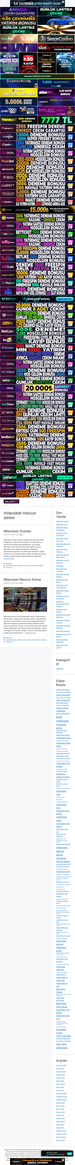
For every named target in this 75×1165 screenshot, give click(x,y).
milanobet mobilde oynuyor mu (63, 905)
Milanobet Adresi (62, 521)
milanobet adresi (63, 735)
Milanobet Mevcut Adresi (22, 579)
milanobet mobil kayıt (61, 908)
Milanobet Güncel (63, 844)
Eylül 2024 (60, 1090)
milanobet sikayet (61, 942)
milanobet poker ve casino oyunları (62, 933)
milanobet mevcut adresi (23, 565)
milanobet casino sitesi (62, 785)
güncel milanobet (11, 639)
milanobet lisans (60, 886)
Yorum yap (9, 567)
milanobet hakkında (62, 866)
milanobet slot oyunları (61, 956)
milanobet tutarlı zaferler (62, 972)
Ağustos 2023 (61, 1131)
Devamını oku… (9, 559)
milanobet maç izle (62, 891)
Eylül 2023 (60, 1128)
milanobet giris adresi (63, 812)
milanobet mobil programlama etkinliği (63, 912)
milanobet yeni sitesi (61, 1021)
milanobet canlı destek (63, 764)
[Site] (37, 128)
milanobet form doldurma (62, 801)
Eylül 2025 (60, 1068)
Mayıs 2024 (60, 1103)
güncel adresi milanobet (62, 709)
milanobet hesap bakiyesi (62, 869)
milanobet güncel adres (62, 851)
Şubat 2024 (60, 1112)
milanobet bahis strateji (61, 748)
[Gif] (37, 209)
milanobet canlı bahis (63, 758)
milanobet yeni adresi (63, 1011)
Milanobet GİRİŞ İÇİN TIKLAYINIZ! (37, 76)
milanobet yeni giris (63, 1017)
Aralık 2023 (60, 1118)
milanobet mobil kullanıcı (62, 910)
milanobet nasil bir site (62, 921)
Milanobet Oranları (17, 531)
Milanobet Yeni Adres (61, 1005)
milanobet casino (62, 771)
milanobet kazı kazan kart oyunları (62, 879)
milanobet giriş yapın (61, 838)
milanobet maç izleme (62, 895)
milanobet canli (62, 756)
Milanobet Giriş (61, 524)
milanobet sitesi (61, 949)
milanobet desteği (60, 797)
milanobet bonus (63, 753)
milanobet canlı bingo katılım (63, 761)
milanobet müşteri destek (62, 917)
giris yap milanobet (62, 705)
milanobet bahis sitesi (63, 744)
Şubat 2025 (60, 1078)
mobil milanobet (63, 1036)
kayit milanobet (62, 718)
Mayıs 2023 (60, 1140)
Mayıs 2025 (60, 1075)
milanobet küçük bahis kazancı (63, 884)
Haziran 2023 (61, 1137)
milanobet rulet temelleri (61, 938)
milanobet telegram (60, 968)
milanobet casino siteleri (62, 780)
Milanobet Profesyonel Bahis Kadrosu (62, 604)
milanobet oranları (37, 565)
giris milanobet (62, 703)
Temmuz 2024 (61, 1096)
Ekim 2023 (60, 1125)
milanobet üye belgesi (61, 1026)
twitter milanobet (63, 1038)
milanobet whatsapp (60, 999)
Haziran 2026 (61, 1065)
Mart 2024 (60, 1109)
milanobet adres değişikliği (61, 731)
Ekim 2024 (60, 1087)
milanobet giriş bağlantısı (61, 835)
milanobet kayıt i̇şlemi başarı (63, 874)
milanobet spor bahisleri (62, 960)
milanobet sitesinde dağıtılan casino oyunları (63, 953)
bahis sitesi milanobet (63, 692)
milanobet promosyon (63, 936)
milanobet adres (11, 565)
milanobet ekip (59, 799)
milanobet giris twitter (63, 825)
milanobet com (61, 793)
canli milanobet (63, 695)
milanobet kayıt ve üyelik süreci (63, 876)
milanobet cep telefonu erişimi (63, 788)
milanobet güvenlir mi (63, 864)
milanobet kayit (63, 871)
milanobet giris (61, 806)
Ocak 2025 (60, 1081)
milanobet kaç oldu (62, 882)
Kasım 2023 (60, 1121)
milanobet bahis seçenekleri (62, 740)
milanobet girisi (61, 818)
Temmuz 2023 (61, 1134)
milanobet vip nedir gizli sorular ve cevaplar (63, 995)
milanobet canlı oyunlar (24, 639)
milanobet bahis (63, 738)
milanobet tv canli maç (62, 978)
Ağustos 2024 (61, 1093)
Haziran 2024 (61, 1100)
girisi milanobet (63, 700)
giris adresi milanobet (63, 697)
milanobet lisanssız (60, 889)
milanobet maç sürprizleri (62, 899)
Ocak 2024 (60, 1115)
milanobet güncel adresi (63, 860)
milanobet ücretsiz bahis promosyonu (62, 1023)
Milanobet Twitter (60, 990)
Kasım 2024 (60, 1084)
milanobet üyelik (61, 1031)
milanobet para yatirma (62, 929)
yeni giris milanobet (62, 1046)
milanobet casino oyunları (63, 775)
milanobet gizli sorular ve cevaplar (62, 841)
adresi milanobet (63, 690)
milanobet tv (61, 975)
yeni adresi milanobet (63, 1041)
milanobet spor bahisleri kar (62, 964)
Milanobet (9, 563)
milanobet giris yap (62, 830)
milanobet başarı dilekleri (62, 751)
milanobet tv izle (62, 984)
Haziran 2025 (61, 1072)
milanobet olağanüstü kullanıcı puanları (63, 924)
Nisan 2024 (60, 1106)
